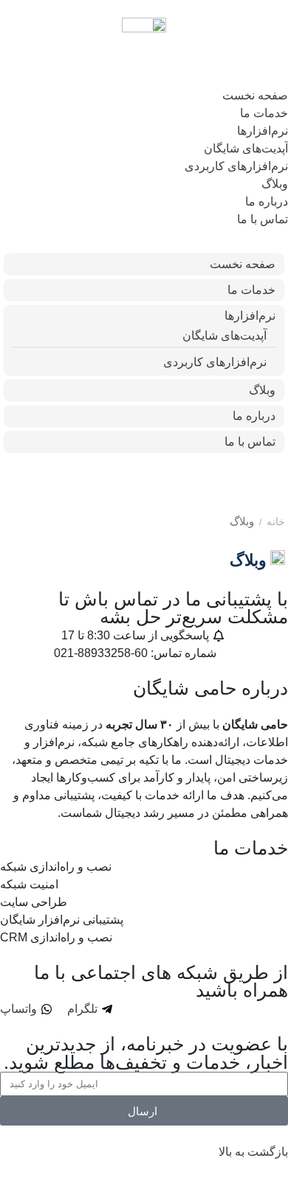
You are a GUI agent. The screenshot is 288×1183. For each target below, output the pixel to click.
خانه (276, 521)
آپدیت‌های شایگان (246, 148)
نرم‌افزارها (262, 130)
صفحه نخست (255, 95)
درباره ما (266, 201)
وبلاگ (274, 184)
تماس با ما (262, 219)
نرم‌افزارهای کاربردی (236, 166)
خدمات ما (264, 113)
